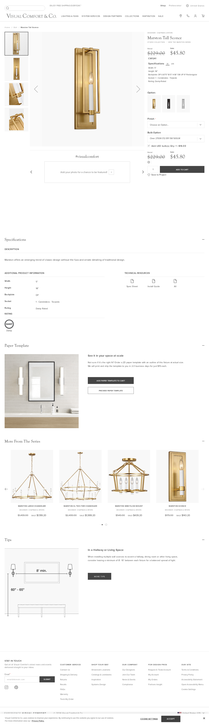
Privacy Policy (187, 674)
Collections (132, 16)
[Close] (204, 718)
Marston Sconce (177, 506)
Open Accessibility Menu (192, 684)
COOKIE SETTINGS (149, 718)
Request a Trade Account (159, 669)
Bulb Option (154, 132)
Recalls (63, 684)
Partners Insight (155, 684)
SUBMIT (47, 679)
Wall (15, 27)
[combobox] (25, 8)
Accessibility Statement (191, 679)
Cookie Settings (188, 689)
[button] (36, 89)
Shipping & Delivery (68, 674)
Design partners (112, 16)
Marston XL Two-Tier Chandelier (80, 506)
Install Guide (154, 286)
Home (8, 27)
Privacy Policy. (38, 720)
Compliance (127, 684)
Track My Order (67, 699)
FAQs (62, 689)
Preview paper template (111, 390)
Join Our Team (128, 674)
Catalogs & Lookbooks (101, 674)
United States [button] (197, 5)
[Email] (30, 679)
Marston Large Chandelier (32, 506)
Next (202, 489)
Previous (6, 489)
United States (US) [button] (191, 713)
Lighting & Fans (70, 16)
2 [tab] (106, 525)
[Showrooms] (180, 15)
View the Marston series (179, 42)
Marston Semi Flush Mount (129, 506)
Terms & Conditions (190, 669)
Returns (63, 679)
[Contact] (188, 15)
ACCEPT (171, 718)
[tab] (104, 239)
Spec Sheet (132, 286)
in (168, 63)
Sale (160, 16)
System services (91, 16)
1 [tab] (102, 524)
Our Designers (128, 669)
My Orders (152, 679)
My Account (153, 674)
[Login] (195, 15)
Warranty (64, 694)
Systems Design (98, 684)
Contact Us (65, 669)
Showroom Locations (100, 669)
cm (172, 63)
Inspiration (148, 16)
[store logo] (31, 16)
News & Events (128, 679)
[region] (104, 718)
